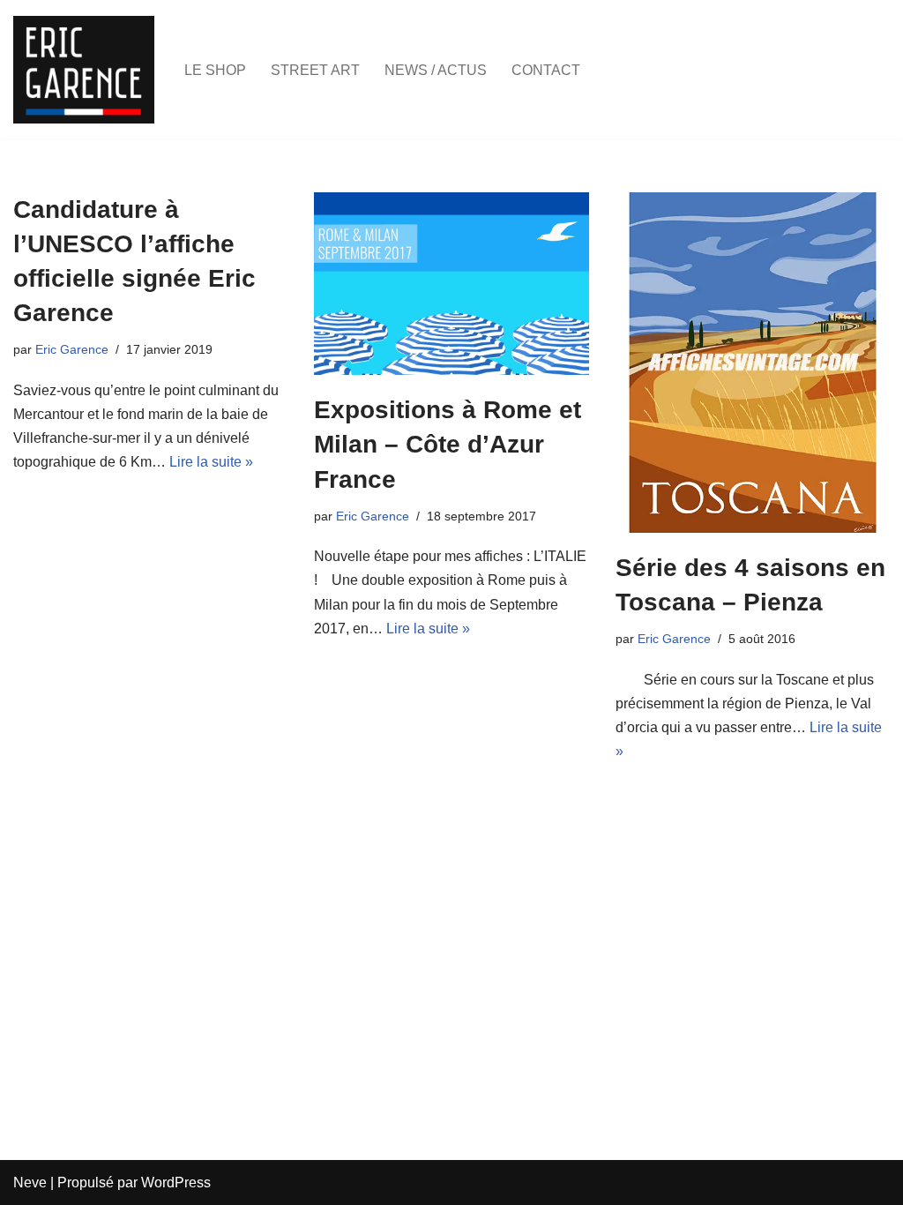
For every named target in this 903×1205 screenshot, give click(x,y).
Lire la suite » (211, 461)
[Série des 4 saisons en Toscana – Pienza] (753, 362)
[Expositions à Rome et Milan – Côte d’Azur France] (451, 284)
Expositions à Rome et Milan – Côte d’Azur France (447, 444)
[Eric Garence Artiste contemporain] (83, 69)
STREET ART (315, 70)
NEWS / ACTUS (435, 70)
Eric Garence (71, 349)
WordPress (176, 1182)
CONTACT (545, 70)
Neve (30, 1182)
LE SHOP (215, 70)
